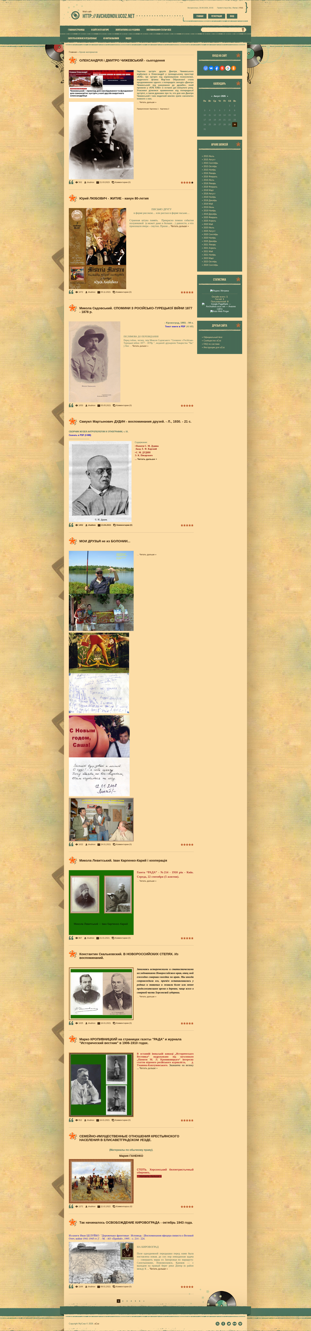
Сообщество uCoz (212, 340)
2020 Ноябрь (210, 238)
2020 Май (208, 224)
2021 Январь (210, 244)
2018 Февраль (210, 187)
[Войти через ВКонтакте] (211, 68)
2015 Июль (209, 156)
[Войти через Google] (227, 68)
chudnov (90, 182)
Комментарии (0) (123, 182)
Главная (199, 16)
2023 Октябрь (210, 261)
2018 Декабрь (210, 200)
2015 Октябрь (210, 166)
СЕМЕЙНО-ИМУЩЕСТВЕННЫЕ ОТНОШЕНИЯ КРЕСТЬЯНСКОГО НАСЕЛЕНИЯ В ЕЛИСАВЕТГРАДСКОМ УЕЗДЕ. (129, 1138)
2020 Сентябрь (211, 234)
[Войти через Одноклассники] (233, 68)
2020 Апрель (210, 221)
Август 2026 (220, 96)
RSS (241, 8)
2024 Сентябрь (211, 265)
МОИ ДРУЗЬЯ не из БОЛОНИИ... (104, 541)
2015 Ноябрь (210, 170)
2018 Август (209, 193)
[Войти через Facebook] (216, 68)
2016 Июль (209, 180)
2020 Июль (209, 227)
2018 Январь (210, 183)
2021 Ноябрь (210, 255)
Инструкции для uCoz (214, 347)
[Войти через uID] (205, 68)
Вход (232, 16)
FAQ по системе (211, 344)
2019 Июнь (209, 207)
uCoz (96, 1323)
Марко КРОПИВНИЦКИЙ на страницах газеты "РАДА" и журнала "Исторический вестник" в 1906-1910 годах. (130, 1041)
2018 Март (209, 190)
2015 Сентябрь (211, 163)
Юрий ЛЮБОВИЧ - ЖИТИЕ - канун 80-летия (114, 198)
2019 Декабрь (210, 214)
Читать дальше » (147, 102)
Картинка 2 (164, 109)
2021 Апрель (210, 248)
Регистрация (216, 16)
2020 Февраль (210, 217)
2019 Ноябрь (210, 210)
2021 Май (208, 251)
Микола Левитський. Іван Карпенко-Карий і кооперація (123, 860)
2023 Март (209, 258)
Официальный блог (213, 337)
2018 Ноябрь (210, 197)
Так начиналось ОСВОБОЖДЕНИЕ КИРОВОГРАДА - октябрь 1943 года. (136, 1222)
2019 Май (208, 204)
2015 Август (209, 159)
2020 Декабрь (210, 241)
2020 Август (209, 231)
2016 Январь (210, 173)
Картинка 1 (154, 109)
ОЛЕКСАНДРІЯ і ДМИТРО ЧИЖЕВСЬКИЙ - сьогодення (122, 60)
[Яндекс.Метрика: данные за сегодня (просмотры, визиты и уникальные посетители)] (219, 291)
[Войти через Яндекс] (222, 68)
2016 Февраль (210, 176)
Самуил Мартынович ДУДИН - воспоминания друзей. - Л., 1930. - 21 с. (135, 421)
